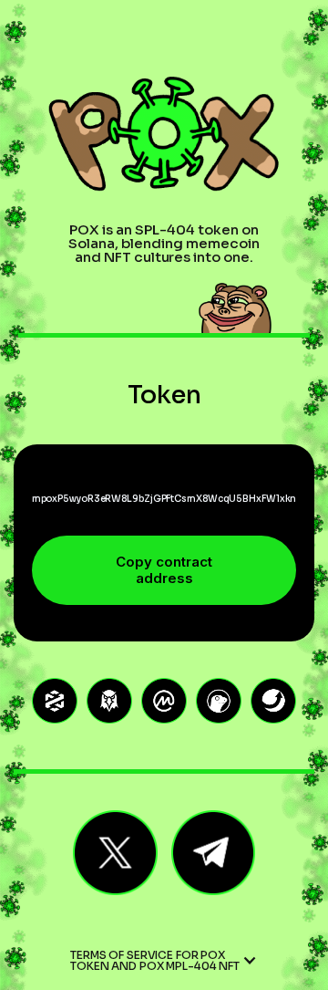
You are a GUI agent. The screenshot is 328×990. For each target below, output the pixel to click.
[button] (164, 961)
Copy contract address (164, 570)
